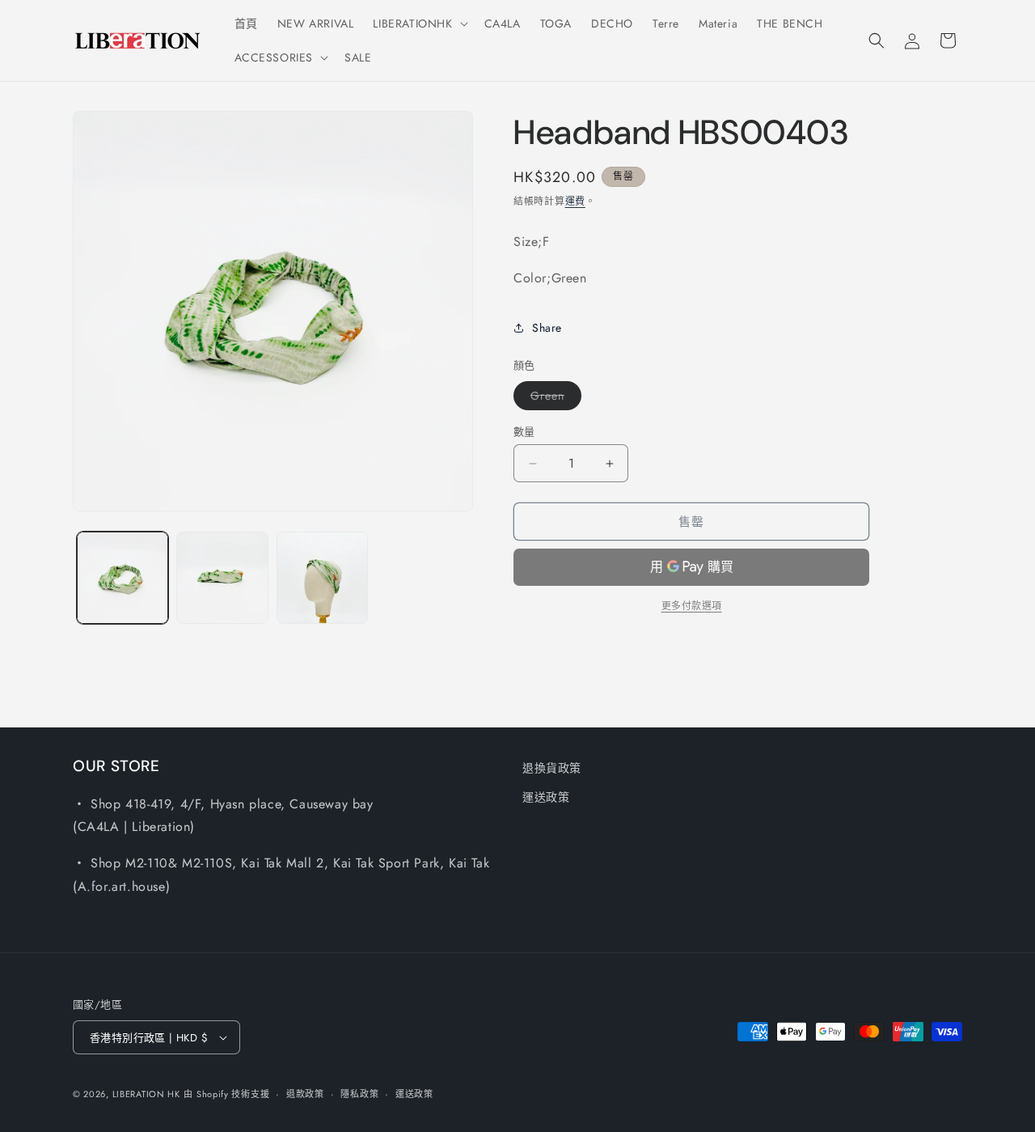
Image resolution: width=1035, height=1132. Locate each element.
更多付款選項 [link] (691, 606)
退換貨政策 (551, 768)
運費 (575, 201)
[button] (418, 23)
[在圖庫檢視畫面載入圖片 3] (322, 577)
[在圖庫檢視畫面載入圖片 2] (222, 577)
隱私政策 (359, 1093)
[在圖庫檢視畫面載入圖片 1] (122, 577)
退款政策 (305, 1093)
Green (553, 398)
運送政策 (545, 797)
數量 (524, 431)
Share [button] (547, 328)
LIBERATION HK (146, 1093)
